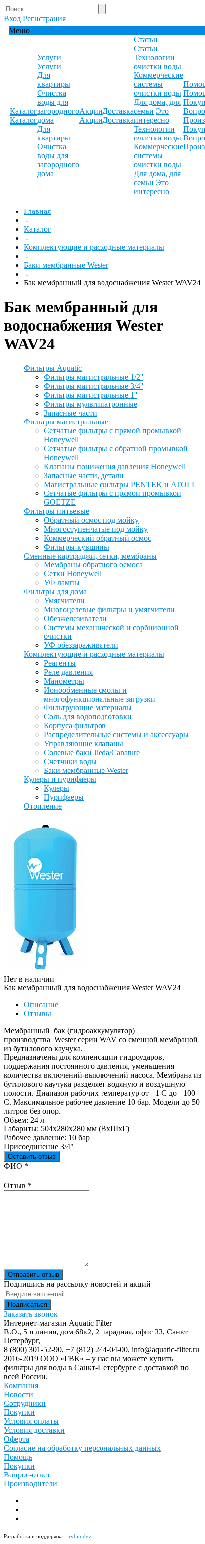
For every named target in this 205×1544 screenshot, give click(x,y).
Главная (37, 211)
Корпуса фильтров (75, 725)
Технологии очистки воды (157, 61)
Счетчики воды (70, 761)
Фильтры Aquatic (53, 368)
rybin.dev (80, 1536)
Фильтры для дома (55, 591)
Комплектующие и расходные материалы (94, 247)
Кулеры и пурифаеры (60, 779)
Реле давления (68, 672)
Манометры (64, 681)
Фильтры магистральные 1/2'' (93, 377)
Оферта (16, 1439)
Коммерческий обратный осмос (97, 538)
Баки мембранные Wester (66, 265)
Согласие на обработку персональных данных (82, 1448)
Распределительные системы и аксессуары (116, 734)
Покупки (19, 1412)
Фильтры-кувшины (76, 547)
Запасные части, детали (84, 475)
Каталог (37, 229)
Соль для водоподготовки (88, 716)
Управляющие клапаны (83, 743)
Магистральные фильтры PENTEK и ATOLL (120, 484)
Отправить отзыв (33, 1274)
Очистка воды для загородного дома (58, 106)
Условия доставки (34, 1430)
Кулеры (56, 788)
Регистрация (44, 18)
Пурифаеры (64, 797)
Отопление (43, 806)
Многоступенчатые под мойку (96, 529)
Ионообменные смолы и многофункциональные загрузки (99, 694)
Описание (41, 1004)
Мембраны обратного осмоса (93, 565)
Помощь (18, 1457)
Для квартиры (53, 79)
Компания (21, 1385)
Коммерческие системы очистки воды (158, 84)
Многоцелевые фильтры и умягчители (109, 609)
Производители (30, 1483)
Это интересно (151, 115)
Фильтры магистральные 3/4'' (93, 386)
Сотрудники (25, 1403)
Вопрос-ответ (27, 1475)
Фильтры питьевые (56, 511)
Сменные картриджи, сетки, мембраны (90, 556)
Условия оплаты (31, 1421)
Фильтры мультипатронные (90, 404)
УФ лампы (62, 582)
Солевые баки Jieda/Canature (92, 752)
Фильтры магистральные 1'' (90, 395)
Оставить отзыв (32, 1156)
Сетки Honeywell (73, 573)
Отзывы (37, 1013)
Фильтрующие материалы (88, 707)
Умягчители (64, 600)
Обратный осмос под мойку (91, 520)
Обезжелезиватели (75, 618)
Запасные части (70, 413)
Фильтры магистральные (66, 422)
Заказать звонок (31, 1314)
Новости (18, 1394)
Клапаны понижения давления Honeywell (115, 466)
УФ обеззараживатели (81, 645)
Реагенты (60, 663)
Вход (12, 18)
